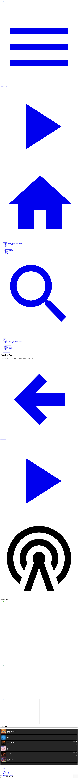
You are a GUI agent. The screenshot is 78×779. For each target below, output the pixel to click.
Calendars (5, 247)
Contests (5, 245)
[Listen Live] (39, 480)
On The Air (5, 242)
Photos (6, 251)
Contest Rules (8, 246)
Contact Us (5, 252)
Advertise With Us (6, 253)
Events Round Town (9, 250)
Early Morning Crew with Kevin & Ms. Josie (13, 243)
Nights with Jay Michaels (10, 244)
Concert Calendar (8, 249)
